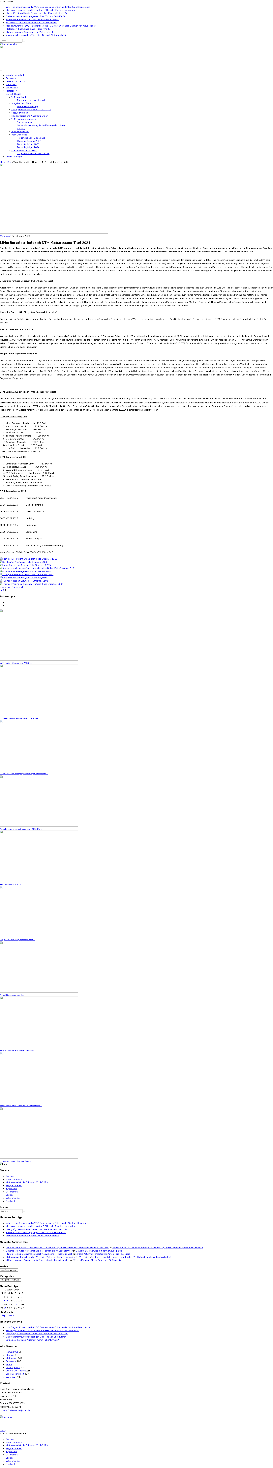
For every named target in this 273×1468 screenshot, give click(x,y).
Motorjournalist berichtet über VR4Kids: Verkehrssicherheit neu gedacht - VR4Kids (47, 1257)
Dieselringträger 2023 (28, 144)
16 (8, 1304)
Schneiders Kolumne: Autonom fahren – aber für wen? (32, 19)
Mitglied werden (19, 112)
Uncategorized (13, 1367)
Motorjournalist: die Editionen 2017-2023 (27, 1182)
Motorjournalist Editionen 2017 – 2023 (31, 109)
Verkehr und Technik (16, 81)
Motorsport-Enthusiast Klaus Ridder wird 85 (28, 29)
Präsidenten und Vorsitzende (31, 100)
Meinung (10, 1355)
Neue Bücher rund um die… (12, 995)
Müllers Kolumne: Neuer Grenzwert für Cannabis (97, 1260)
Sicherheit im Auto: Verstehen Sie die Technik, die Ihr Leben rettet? (39, 1250)
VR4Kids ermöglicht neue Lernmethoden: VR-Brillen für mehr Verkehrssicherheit (131, 1257)
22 (5, 1308)
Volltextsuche (13, 1198)
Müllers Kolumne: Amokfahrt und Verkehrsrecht (29, 32)
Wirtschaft (11, 84)
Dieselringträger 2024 (28, 147)
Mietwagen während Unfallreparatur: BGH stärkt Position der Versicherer (42, 10)
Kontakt (10, 1176)
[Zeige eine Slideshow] (11, 587)
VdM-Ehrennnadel (20, 131)
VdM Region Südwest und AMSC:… (16, 663)
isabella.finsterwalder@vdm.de (15, 1410)
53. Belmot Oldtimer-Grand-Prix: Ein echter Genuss (31, 22)
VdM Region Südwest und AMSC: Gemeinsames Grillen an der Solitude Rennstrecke (48, 7)
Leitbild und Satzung (27, 106)
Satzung (21, 128)
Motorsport (11, 90)
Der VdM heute (13, 94)
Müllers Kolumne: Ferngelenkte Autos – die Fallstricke (102, 1254)
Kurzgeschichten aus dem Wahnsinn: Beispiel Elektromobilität (36, 35)
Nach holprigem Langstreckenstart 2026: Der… (21, 829)
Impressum (11, 1188)
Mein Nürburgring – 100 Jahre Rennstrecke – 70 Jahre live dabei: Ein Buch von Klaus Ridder (50, 25)
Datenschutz (12, 1191)
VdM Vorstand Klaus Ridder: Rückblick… (18, 1050)
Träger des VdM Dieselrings (31, 137)
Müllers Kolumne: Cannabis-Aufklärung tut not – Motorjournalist (38, 1260)
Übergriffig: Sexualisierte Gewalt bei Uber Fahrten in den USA (37, 13)
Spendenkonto (24, 122)
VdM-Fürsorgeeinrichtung (23, 119)
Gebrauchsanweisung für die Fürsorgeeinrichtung (41, 125)
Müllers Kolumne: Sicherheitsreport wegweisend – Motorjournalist (39, 1254)
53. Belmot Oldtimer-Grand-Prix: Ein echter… (20, 718)
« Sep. (3, 1315)
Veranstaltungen (14, 156)
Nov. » (11, 1315)
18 (15, 1304)
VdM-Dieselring (19, 134)
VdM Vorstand (18, 97)
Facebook (10, 1201)
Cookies (10, 1194)
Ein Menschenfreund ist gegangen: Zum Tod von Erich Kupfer (36, 16)
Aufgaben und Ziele (21, 103)
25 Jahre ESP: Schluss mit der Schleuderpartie (99, 1250)
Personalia (11, 78)
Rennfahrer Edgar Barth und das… (15, 1161)
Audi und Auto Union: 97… (12, 884)
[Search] (24, 41)
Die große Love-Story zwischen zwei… (17, 939)
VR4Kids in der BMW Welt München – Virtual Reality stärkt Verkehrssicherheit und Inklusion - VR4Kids (57, 1247)
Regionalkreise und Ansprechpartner (29, 116)
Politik (9, 1364)
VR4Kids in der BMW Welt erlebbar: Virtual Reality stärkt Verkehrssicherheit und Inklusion (157, 1247)
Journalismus (12, 87)
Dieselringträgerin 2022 (29, 141)
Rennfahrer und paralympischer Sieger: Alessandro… (24, 774)
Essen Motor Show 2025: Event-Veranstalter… (21, 1105)
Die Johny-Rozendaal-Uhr (24, 150)
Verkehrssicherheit (15, 75)
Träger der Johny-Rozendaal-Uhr (33, 153)
